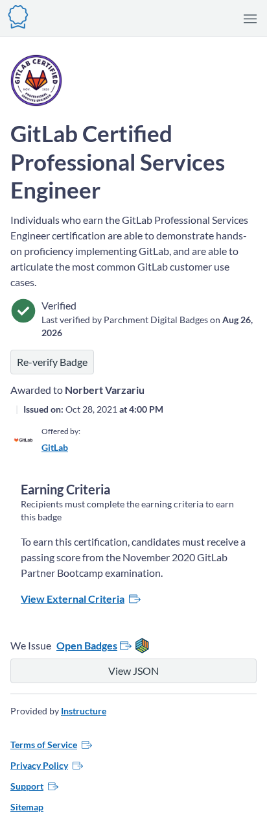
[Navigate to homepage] (18, 15)
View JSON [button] (133, 670)
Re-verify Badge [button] (52, 362)
